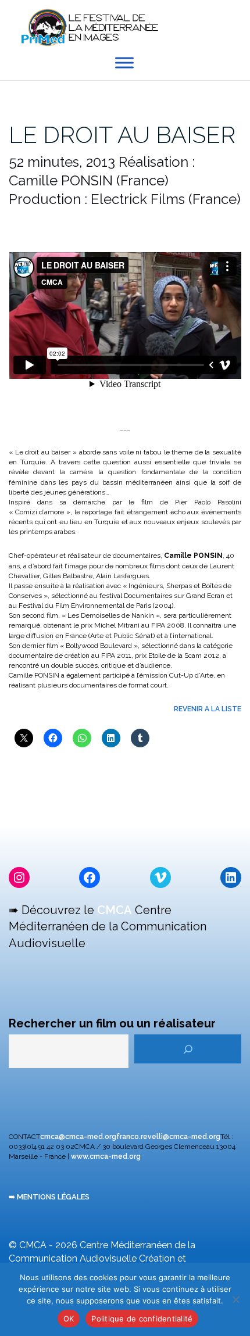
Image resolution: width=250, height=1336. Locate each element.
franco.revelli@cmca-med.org (168, 1137)
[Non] (235, 1299)
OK (68, 1318)
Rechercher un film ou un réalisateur (112, 1023)
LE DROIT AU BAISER (122, 134)
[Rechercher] (187, 1048)
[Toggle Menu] (124, 63)
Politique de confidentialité (141, 1318)
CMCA (114, 910)
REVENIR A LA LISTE (207, 709)
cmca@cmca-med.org (78, 1137)
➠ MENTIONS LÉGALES (49, 1196)
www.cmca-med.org (106, 1156)
